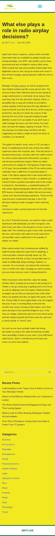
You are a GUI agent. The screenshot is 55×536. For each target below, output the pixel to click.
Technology (7, 507)
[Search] (50, 372)
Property (6, 492)
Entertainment (8, 454)
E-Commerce (8, 444)
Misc (4, 483)
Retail (4, 497)
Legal (4, 473)
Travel (5, 512)
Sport (4, 502)
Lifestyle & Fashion (11, 478)
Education (6, 449)
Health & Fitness (9, 468)
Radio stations (19, 86)
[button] (40, 6)
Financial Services (10, 464)
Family (5, 459)
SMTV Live (10, 43)
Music (5, 488)
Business (6, 439)
